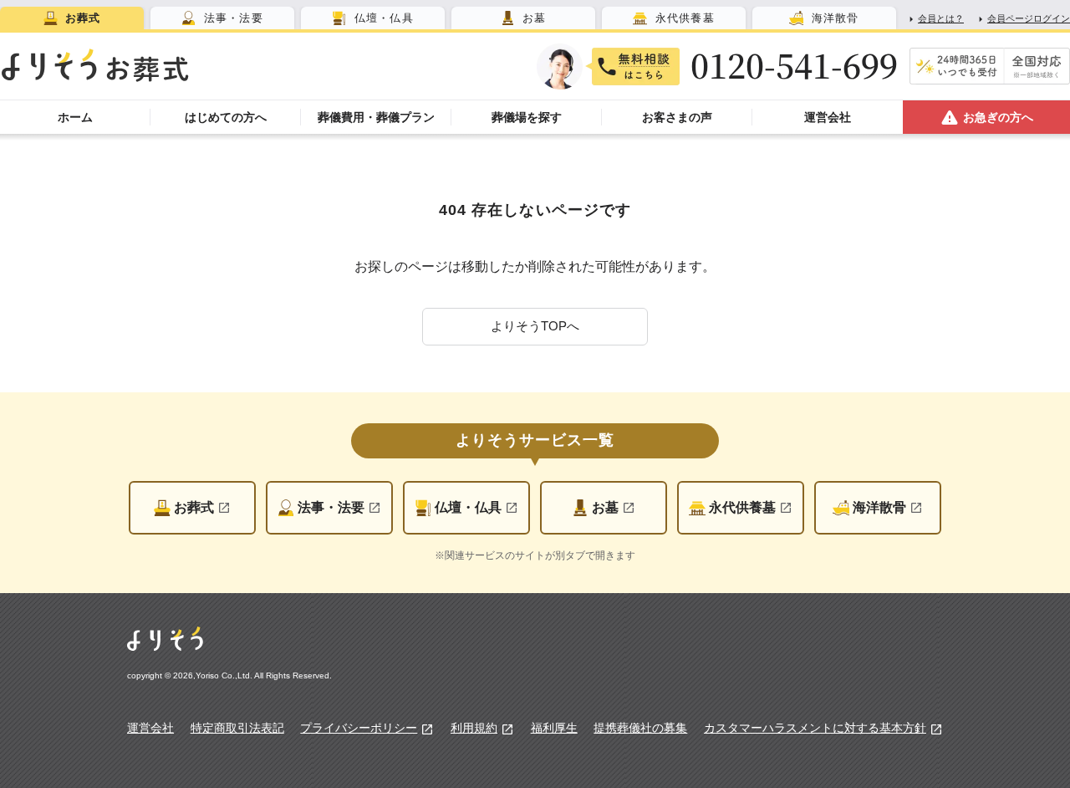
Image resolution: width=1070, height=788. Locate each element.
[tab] (72, 18)
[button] (535, 326)
